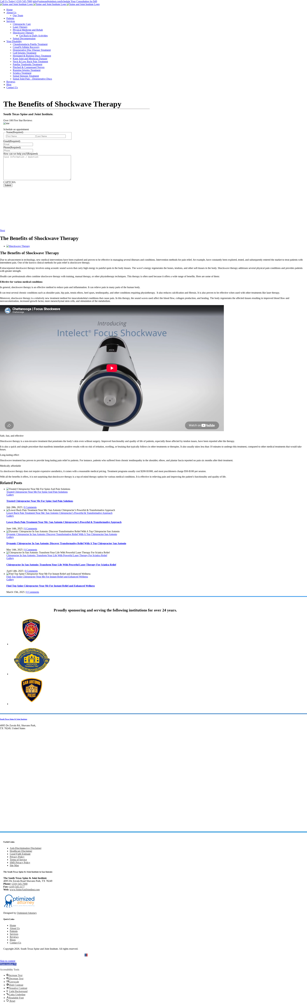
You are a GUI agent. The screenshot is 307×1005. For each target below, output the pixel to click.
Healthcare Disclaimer (21, 851)
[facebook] (85, 955)
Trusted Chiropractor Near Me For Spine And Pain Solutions (37, 492)
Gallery (10, 494)
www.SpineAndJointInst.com (25, 889)
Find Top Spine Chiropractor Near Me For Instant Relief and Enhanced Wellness (47, 576)
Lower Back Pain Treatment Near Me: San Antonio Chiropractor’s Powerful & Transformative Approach (59, 513)
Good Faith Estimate (20, 854)
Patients (14, 931)
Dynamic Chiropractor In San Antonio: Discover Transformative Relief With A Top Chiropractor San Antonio (61, 534)
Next (2, 230)
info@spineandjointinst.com (47, 1)
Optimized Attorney (27, 913)
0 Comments (30, 507)
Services (14, 934)
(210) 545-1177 (17, 886)
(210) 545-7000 (20, 883)
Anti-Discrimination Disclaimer (25, 848)
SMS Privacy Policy (20, 862)
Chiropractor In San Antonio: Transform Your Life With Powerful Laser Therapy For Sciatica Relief (56, 555)
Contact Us (15, 942)
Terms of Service (18, 859)
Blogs (13, 939)
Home (13, 925)
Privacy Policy (17, 856)
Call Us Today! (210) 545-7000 (16, 1)
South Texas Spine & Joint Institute (13, 719)
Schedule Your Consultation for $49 (79, 1)
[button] (8, 964)
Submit (8, 185)
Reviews (14, 937)
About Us (15, 928)
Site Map (14, 865)
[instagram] (86, 955)
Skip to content (7, 961)
